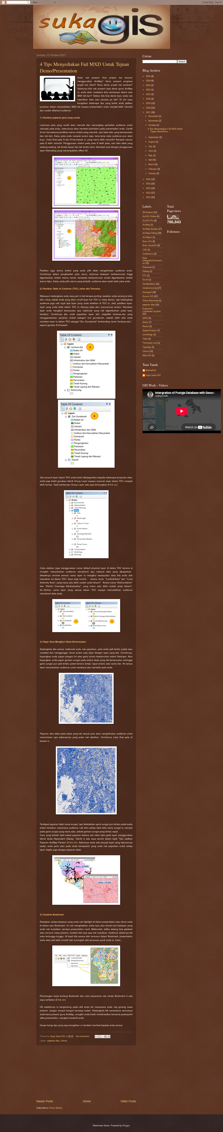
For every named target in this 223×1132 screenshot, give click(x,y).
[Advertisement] (86, 1072)
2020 (148, 99)
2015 (148, 183)
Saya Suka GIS (153, 375)
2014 (148, 188)
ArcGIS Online (149, 216)
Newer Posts (44, 1101)
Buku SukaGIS (150, 245)
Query (145, 322)
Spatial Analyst (150, 330)
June (151, 151)
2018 (148, 108)
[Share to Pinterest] (108, 1036)
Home (87, 1101)
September (153, 137)
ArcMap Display (150, 229)
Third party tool (150, 343)
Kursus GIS (148, 296)
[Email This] (96, 1036)
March (151, 164)
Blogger (126, 1125)
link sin (61, 999)
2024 (148, 80)
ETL (144, 275)
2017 (148, 112)
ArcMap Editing (150, 233)
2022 (148, 89)
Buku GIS (147, 241)
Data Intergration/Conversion (152, 260)
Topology (147, 347)
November (153, 120)
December (153, 116)
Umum (64, 1040)
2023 (148, 85)
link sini (73, 842)
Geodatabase (149, 284)
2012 (148, 197)
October (152, 125)
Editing (146, 271)
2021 (148, 94)
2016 (148, 179)
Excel (145, 279)
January (152, 173)
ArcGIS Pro (148, 220)
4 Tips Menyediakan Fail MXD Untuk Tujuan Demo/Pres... (165, 130)
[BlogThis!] (99, 1036)
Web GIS (147, 355)
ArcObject (147, 237)
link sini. (114, 484)
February (152, 169)
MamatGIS (151, 370)
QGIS (145, 318)
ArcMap (146, 224)
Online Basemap (150, 300)
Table (145, 339)
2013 (148, 193)
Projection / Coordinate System (152, 309)
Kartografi (147, 292)
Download (147, 267)
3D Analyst (148, 212)
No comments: (83, 1036)
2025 (148, 76)
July (150, 146)
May (150, 155)
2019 (148, 103)
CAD (145, 249)
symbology (148, 334)
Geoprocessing (150, 288)
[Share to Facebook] (105, 1036)
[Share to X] (102, 1036)
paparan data (53, 1040)
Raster (146, 326)
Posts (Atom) (56, 1108)
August (152, 142)
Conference (148, 254)
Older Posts (128, 1101)
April (150, 160)
